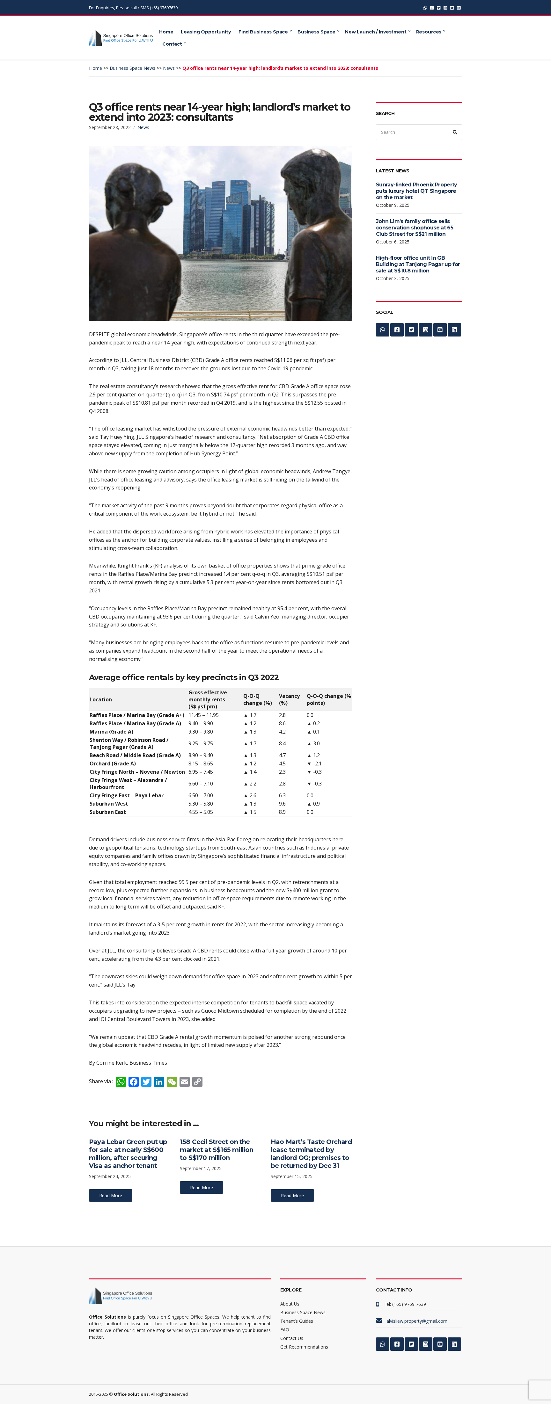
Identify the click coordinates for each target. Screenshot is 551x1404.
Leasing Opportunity (206, 32)
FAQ (284, 1330)
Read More (110, 1195)
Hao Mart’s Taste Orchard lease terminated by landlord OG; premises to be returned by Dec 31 (311, 1153)
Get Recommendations (304, 1347)
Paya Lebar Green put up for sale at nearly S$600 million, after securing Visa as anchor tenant (128, 1153)
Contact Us (291, 1338)
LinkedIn (459, 8)
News (143, 127)
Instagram (445, 8)
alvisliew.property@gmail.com (416, 1321)
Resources (429, 32)
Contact (172, 44)
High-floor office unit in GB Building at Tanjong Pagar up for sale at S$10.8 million (418, 264)
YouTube (452, 8)
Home (166, 32)
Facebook (432, 8)
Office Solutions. (132, 1394)
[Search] (455, 132)
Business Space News (303, 1312)
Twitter (439, 8)
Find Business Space (263, 32)
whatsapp (425, 8)
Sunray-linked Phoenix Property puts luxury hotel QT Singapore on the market (416, 191)
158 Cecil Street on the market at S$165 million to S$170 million (216, 1150)
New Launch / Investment (376, 32)
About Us (289, 1304)
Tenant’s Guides (296, 1321)
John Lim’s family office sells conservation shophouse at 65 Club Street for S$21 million (414, 227)
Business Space (316, 32)
